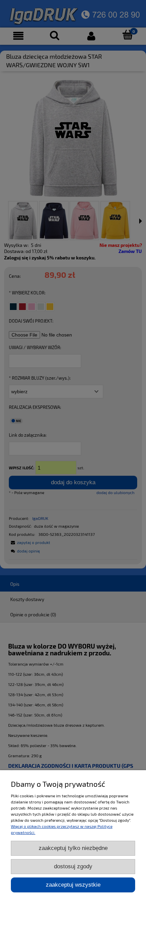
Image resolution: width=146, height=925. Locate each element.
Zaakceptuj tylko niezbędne (73, 848)
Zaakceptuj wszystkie (73, 885)
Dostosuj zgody (73, 866)
